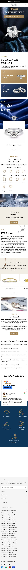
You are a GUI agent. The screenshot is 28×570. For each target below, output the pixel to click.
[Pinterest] (1, 564)
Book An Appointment (14, 1)
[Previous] (12, 150)
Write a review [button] (7, 387)
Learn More (14, 333)
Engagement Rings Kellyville (8, 533)
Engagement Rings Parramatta (9, 550)
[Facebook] (4, 564)
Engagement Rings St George (8, 554)
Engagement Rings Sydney (8, 513)
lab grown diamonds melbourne (16, 243)
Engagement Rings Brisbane (8, 519)
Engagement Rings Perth (7, 517)
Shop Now (14, 222)
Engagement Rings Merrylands (9, 542)
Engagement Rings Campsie (8, 529)
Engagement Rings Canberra (8, 521)
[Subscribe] (25, 487)
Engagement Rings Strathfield (8, 556)
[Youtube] (9, 564)
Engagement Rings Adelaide (8, 515)
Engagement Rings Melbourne (8, 510)
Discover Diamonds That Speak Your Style (14, 16)
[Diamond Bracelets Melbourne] (10, 280)
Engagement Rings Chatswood (9, 531)
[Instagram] (6, 564)
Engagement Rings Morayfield (8, 544)
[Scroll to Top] (25, 563)
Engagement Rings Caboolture (9, 527)
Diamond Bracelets (10, 288)
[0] (25, 4)
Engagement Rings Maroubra (8, 537)
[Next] (16, 150)
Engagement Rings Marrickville (9, 540)
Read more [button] (5, 404)
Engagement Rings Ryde (7, 552)
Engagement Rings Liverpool (8, 535)
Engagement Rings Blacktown (8, 525)
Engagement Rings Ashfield (8, 523)
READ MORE (4, 255)
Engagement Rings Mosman (8, 546)
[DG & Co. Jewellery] (14, 5)
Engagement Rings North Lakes (9, 548)
